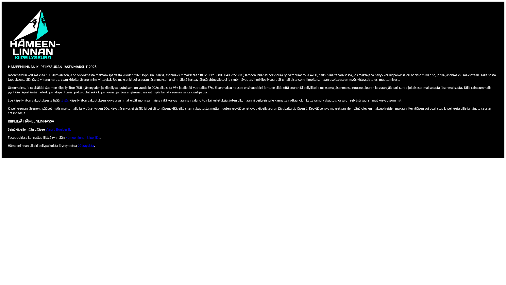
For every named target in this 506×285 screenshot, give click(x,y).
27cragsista (86, 146)
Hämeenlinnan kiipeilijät (82, 138)
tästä (64, 101)
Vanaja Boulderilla (59, 130)
